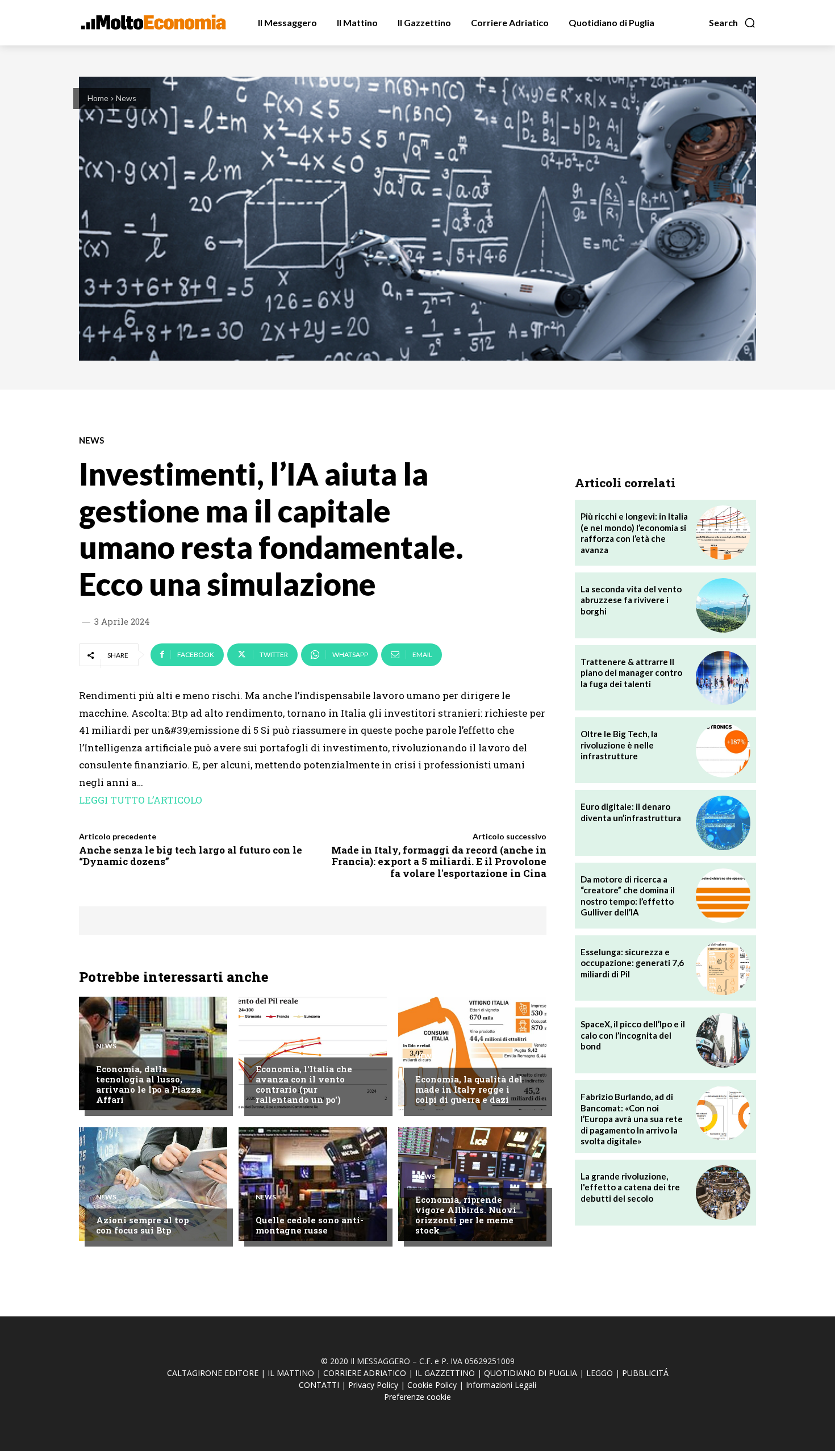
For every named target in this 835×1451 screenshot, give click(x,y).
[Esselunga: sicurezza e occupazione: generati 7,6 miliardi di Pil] (723, 968)
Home (97, 98)
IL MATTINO (291, 1373)
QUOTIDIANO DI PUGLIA (530, 1373)
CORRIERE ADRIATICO (364, 1373)
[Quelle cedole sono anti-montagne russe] (313, 1184)
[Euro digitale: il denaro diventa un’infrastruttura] (723, 823)
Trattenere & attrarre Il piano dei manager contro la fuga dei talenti (631, 672)
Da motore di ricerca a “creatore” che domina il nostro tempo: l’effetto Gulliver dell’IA (628, 896)
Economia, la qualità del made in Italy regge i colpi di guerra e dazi (469, 1089)
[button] (732, 22)
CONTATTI (319, 1384)
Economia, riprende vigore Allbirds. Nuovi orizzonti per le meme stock (465, 1215)
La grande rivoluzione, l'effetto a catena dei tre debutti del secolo (630, 1187)
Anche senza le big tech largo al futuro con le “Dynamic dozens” (190, 855)
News (126, 98)
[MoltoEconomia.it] (153, 22)
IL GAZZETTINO (445, 1373)
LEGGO (599, 1373)
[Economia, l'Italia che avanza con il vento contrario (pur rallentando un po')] (313, 1053)
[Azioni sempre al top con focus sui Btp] (153, 1184)
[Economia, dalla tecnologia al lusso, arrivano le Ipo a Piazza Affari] (153, 1053)
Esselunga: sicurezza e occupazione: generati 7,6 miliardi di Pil (632, 963)
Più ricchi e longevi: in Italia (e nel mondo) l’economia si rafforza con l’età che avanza (634, 533)
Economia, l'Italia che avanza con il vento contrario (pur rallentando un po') (304, 1084)
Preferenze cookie (417, 1396)
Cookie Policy (432, 1384)
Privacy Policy (373, 1384)
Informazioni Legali (501, 1384)
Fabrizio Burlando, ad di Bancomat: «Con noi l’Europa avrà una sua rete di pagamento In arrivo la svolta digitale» (632, 1119)
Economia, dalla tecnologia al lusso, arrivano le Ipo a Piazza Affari (148, 1084)
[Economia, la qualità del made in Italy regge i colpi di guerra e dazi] (472, 1053)
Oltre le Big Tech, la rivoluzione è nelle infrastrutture (619, 745)
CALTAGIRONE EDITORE (212, 1373)
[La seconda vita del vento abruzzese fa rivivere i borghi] (723, 605)
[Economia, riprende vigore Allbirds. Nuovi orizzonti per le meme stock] (472, 1184)
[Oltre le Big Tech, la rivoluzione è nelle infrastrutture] (723, 750)
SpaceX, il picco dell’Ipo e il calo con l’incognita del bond (633, 1035)
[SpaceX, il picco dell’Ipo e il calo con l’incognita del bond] (723, 1040)
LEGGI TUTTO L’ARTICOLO (140, 799)
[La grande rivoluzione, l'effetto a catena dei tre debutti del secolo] (723, 1192)
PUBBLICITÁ (645, 1373)
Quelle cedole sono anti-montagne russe (310, 1225)
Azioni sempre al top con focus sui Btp (142, 1225)
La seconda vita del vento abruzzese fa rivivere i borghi (631, 600)
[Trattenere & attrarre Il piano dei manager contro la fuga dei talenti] (723, 678)
